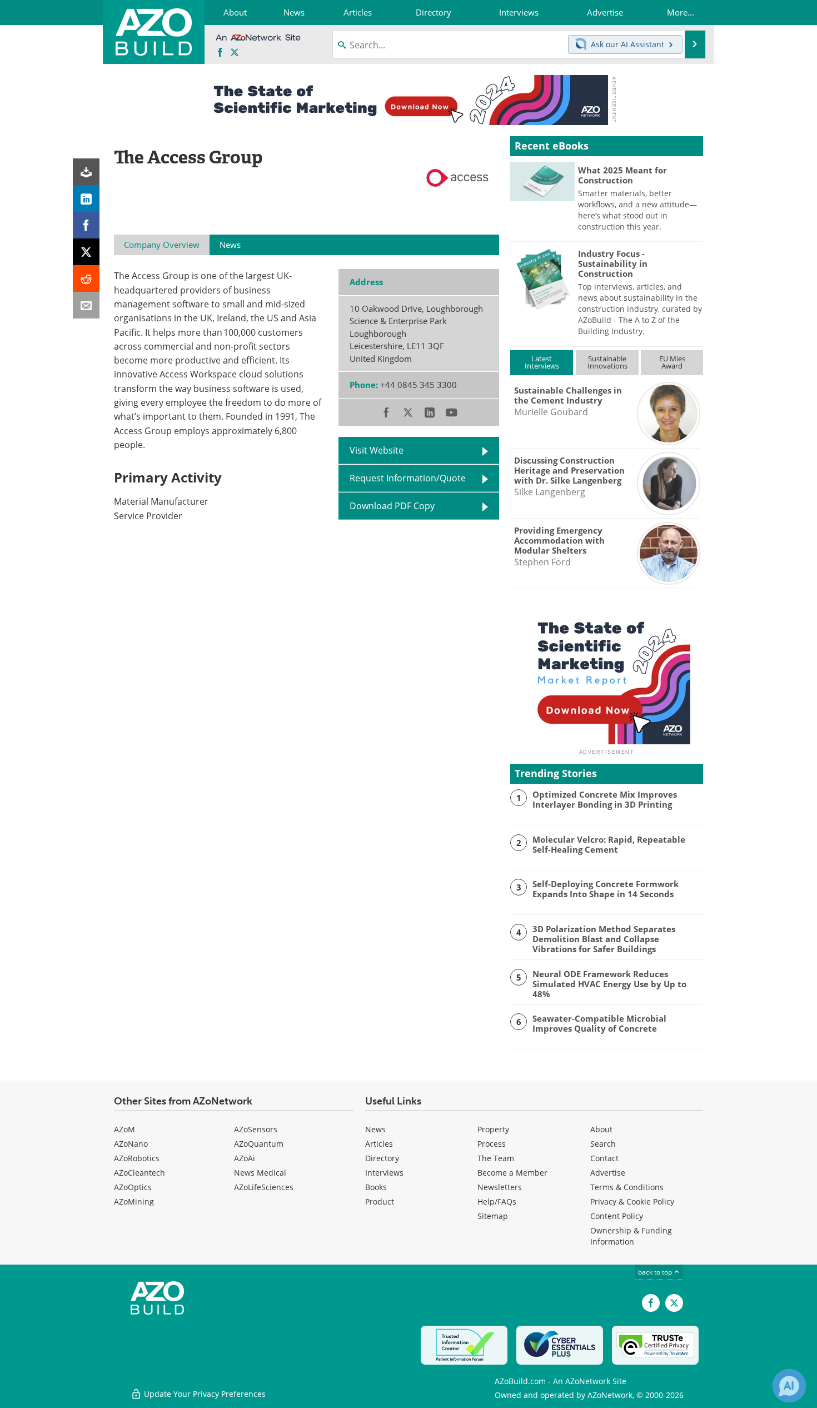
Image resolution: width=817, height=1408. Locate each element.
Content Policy (616, 1216)
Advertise (607, 1172)
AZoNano (131, 1143)
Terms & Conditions (627, 1187)
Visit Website (376, 450)
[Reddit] (86, 278)
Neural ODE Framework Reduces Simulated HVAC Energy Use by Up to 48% (609, 984)
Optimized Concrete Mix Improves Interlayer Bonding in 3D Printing (604, 799)
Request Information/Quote (408, 478)
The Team (495, 1158)
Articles (379, 1143)
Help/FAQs (496, 1201)
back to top (656, 1272)
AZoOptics (133, 1187)
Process (491, 1143)
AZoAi (244, 1158)
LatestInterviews (542, 362)
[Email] (86, 305)
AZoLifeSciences (263, 1187)
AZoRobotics (137, 1158)
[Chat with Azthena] (789, 1385)
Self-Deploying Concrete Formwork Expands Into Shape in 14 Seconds (605, 889)
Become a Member (512, 1172)
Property (493, 1129)
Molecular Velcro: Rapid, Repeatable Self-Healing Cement (608, 844)
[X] (86, 251)
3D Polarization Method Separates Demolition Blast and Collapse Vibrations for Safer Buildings (603, 939)
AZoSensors (255, 1129)
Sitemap (492, 1216)
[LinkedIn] (86, 198)
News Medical (260, 1172)
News (375, 1129)
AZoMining (134, 1201)
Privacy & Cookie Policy (632, 1201)
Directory (382, 1158)
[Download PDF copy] (86, 171)
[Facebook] (86, 225)
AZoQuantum (258, 1143)
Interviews (384, 1172)
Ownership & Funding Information (631, 1236)
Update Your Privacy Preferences (204, 1394)
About (601, 1129)
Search (603, 1143)
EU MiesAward (672, 362)
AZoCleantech (139, 1172)
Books (376, 1187)
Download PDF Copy (392, 506)
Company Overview (162, 244)
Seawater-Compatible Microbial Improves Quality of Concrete (599, 1023)
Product (379, 1201)
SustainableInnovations (607, 362)
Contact (604, 1158)
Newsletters (499, 1187)
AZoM (124, 1129)
